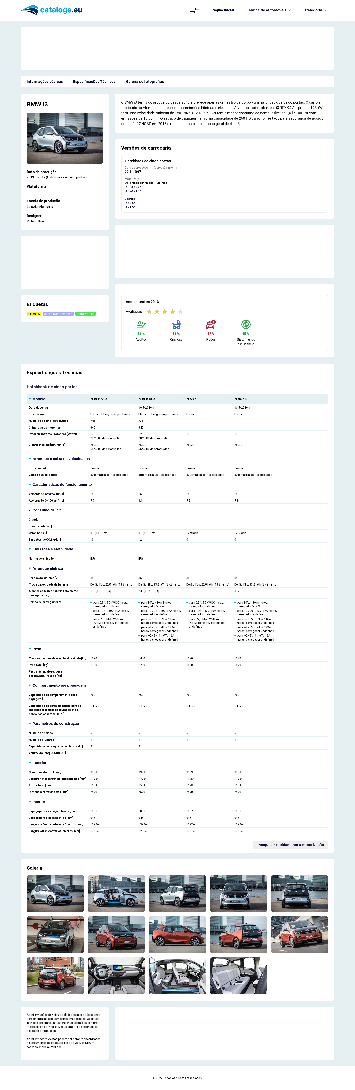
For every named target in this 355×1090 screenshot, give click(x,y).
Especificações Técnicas (94, 81)
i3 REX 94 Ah (133, 190)
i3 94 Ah (130, 206)
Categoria (313, 10)
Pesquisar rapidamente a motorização (290, 845)
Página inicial (223, 10)
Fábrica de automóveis (267, 10)
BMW (34, 104)
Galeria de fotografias (145, 81)
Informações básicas (45, 81)
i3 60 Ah (130, 203)
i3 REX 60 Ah (133, 187)
